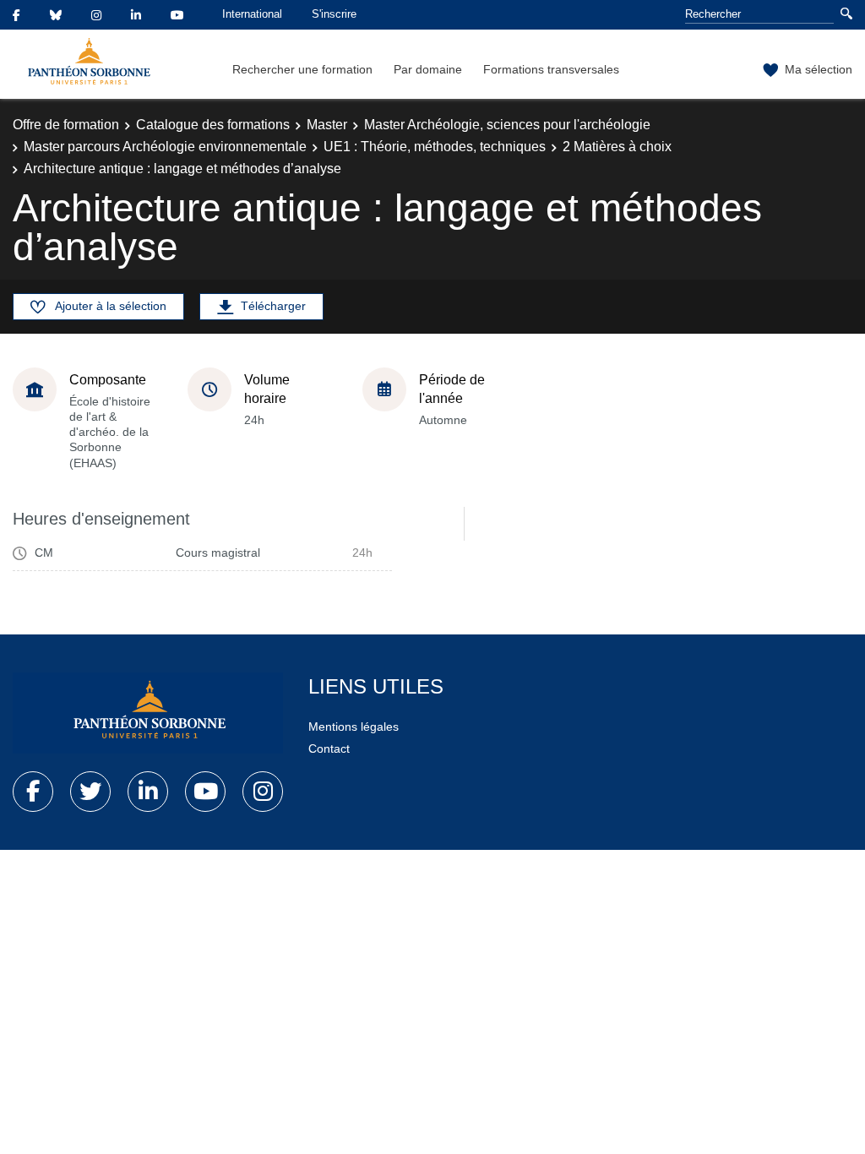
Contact (329, 748)
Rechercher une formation (302, 69)
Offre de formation (66, 124)
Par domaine (428, 69)
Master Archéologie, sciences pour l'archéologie (507, 124)
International (252, 14)
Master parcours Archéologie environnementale (165, 146)
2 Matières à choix (617, 146)
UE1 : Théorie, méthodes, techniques (435, 146)
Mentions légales (353, 726)
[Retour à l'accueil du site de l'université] (148, 713)
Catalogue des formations (213, 124)
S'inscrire (334, 14)
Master (327, 124)
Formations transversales (551, 69)
